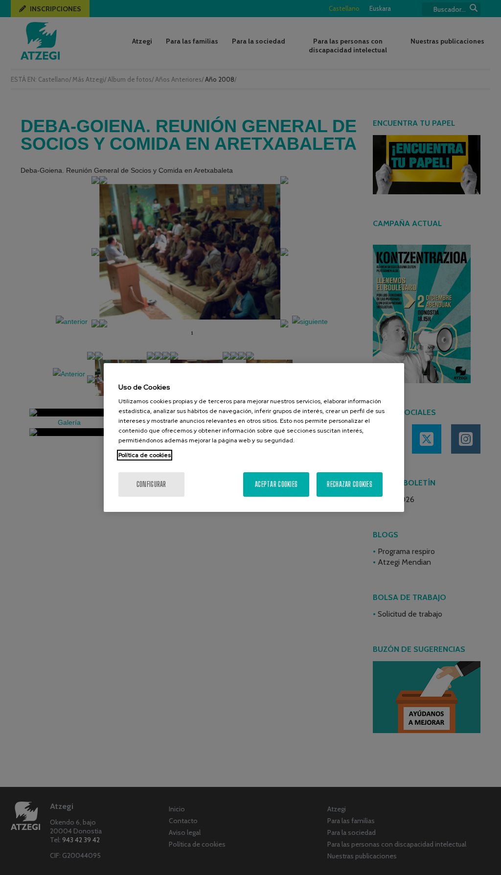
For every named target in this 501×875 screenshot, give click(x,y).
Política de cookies (144, 455)
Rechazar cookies (349, 484)
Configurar (151, 484)
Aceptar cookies (276, 484)
